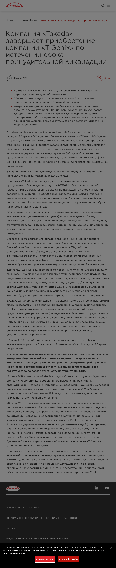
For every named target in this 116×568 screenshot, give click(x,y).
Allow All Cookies (68, 559)
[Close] (111, 547)
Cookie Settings (44, 559)
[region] (58, 555)
